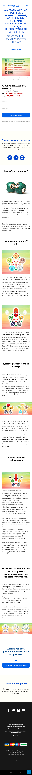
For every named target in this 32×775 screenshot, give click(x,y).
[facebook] (9, 157)
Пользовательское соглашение (16, 724)
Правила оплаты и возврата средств (16, 728)
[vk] (16, 157)
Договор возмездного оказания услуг (16, 726)
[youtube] (23, 710)
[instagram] (22, 157)
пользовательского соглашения (12, 125)
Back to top (15, 735)
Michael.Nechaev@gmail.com (18, 759)
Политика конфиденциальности (16, 722)
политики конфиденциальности (17, 123)
